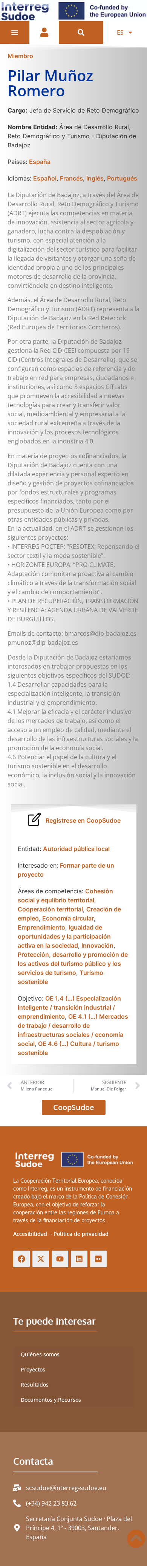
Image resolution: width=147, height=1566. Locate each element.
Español (45, 178)
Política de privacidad (81, 1234)
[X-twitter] (40, 1259)
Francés (71, 178)
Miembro (20, 56)
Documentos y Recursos (51, 1399)
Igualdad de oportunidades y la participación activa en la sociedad (64, 936)
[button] (81, 32)
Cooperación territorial (50, 909)
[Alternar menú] (14, 32)
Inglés (95, 178)
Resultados (35, 1384)
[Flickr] (98, 1259)
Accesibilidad (30, 1234)
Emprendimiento (41, 927)
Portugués (122, 178)
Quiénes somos (40, 1354)
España (40, 161)
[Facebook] (21, 1259)
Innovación (97, 945)
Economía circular (68, 918)
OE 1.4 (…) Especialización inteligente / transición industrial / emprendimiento (69, 1007)
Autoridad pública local (76, 848)
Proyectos (33, 1369)
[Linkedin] (79, 1259)
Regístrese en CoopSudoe (83, 820)
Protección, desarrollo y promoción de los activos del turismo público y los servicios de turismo (73, 963)
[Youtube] (60, 1259)
